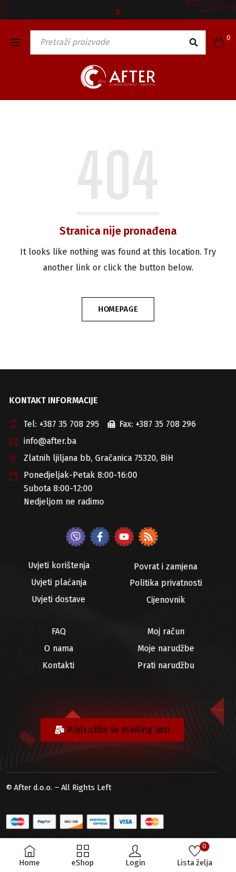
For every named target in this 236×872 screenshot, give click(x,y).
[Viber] (75, 536)
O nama (58, 648)
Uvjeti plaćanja (59, 582)
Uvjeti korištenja (59, 565)
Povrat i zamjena (165, 567)
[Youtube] (124, 536)
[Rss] (148, 536)
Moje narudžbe (165, 648)
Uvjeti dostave (58, 599)
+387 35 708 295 (69, 424)
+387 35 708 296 (166, 424)
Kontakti (58, 665)
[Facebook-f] (100, 536)
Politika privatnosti (165, 583)
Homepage (118, 309)
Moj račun (166, 631)
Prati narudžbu (165, 665)
